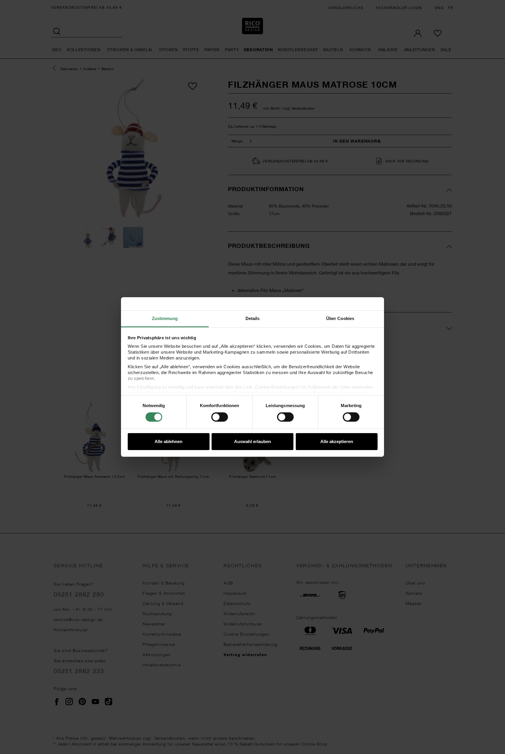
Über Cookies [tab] (340, 318)
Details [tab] (252, 318)
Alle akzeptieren (336, 441)
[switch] (219, 417)
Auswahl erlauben (252, 441)
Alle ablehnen (168, 441)
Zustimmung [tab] (165, 318)
